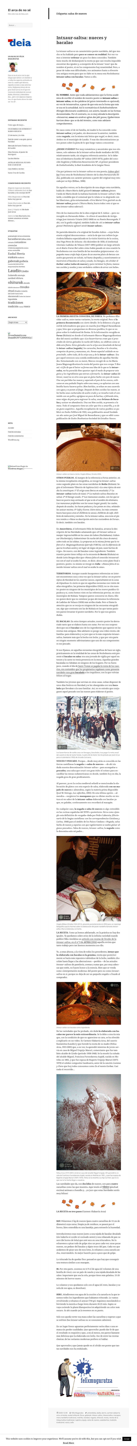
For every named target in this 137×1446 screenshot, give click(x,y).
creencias (12, 245)
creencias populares (15, 248)
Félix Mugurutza (77, 1413)
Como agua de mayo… (16, 125)
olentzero (16, 287)
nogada (93, 1417)
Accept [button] (127, 1439)
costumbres (20, 242)
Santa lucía (19, 294)
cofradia (11, 242)
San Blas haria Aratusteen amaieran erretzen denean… (19, 218)
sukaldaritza (104, 1420)
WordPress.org (13, 440)
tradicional (60, 1422)
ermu (10, 250)
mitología (21, 275)
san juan (11, 293)
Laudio (14, 270)
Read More (68, 1442)
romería (24, 291)
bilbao (24, 239)
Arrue (19, 236)
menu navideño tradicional (66, 1417)
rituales (17, 291)
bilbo (29, 239)
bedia (99, 1413)
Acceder (11, 428)
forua (82, 1415)
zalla (72, 1422)
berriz (104, 1413)
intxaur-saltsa (97, 1415)
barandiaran (14, 239)
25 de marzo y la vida (16, 135)
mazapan (116, 1415)
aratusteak (12, 236)
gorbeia (23, 261)
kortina (22, 266)
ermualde (16, 250)
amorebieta (91, 1413)
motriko (80, 1417)
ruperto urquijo (80, 1420)
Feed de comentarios (16, 436)
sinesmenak (13, 296)
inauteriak (11, 264)
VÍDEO (105, 1187)
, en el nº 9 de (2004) (83, 942)
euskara (12, 257)
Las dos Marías (13, 158)
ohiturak (15, 282)
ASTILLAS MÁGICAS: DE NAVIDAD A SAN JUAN (19, 163)
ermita (26, 248)
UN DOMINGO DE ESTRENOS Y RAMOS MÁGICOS (19, 130)
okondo (26, 283)
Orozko (24, 287)
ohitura (19, 278)
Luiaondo (12, 275)
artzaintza (26, 236)
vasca (21, 306)
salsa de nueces (93, 1420)
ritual (11, 290)
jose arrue (20, 264)
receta (106, 1417)
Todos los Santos (24, 296)
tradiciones (15, 302)
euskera (21, 257)
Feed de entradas (14, 432)
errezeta (64, 1415)
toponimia (12, 299)
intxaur (60, 942)
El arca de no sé (19, 10)
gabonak (13, 261)
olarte (10, 287)
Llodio (24, 271)
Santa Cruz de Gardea (16, 173)
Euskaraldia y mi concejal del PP (20, 191)
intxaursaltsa (108, 1415)
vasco (27, 306)
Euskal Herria (16, 253)
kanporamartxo (13, 267)
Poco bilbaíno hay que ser (19, 198)
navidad (11, 278)
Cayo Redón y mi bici (16, 169)
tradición (13, 306)
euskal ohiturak (73, 1415)
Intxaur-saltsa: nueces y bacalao (81, 40)
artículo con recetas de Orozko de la (99, 939)
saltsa (67, 942)
